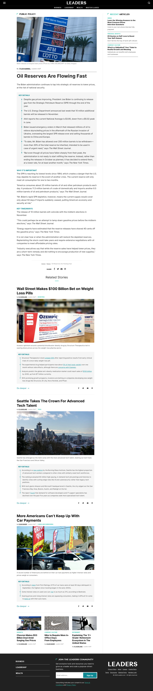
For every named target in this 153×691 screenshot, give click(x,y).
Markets (20, 632)
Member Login (132, 672)
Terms (107, 672)
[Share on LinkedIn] (65, 269)
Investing (41, 297)
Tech (39, 409)
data (33, 585)
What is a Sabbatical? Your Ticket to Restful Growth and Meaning (122, 48)
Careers (125, 669)
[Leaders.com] (76, 2)
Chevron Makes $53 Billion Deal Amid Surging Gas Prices (27, 638)
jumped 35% (49, 358)
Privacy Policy (71, 685)
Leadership (69, 8)
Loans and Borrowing (45, 524)
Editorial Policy (122, 672)
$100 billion (87, 371)
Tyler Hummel (25, 69)
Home (43, 264)
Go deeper (22, 388)
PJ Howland (23, 297)
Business (57, 8)
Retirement (76, 632)
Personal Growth (114, 33)
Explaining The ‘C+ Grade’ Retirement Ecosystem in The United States (81, 639)
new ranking (37, 470)
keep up (27, 599)
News (48, 264)
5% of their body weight (72, 365)
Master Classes (92, 8)
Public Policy (27, 14)
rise (52, 592)
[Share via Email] (61, 269)
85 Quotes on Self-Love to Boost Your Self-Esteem (121, 37)
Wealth (80, 8)
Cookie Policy (133, 669)
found (32, 493)
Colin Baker (23, 524)
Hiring (110, 18)
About (119, 669)
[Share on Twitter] (58, 269)
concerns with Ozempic (67, 367)
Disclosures (113, 672)
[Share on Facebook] (54, 269)
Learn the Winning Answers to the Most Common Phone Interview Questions (122, 22)
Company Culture (51, 632)
